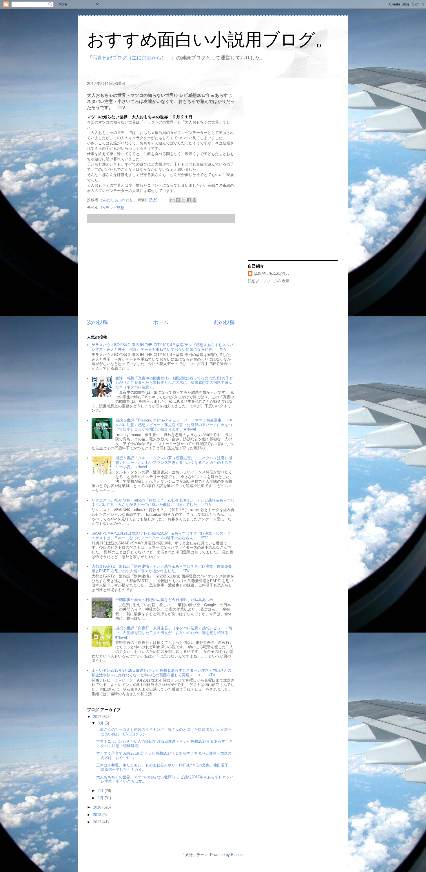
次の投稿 (97, 322)
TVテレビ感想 (112, 208)
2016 (97, 807)
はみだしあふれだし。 (272, 273)
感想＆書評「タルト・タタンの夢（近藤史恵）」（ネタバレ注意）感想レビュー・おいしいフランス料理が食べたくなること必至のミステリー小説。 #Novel (173, 462)
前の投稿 (224, 322)
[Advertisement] (161, 270)
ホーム (161, 322)
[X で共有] (183, 200)
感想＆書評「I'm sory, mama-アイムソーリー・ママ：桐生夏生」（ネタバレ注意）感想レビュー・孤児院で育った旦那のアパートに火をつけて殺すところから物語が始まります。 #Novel (174, 424)
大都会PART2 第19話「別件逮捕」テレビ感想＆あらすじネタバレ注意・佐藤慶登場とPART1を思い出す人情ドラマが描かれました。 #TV (162, 568)
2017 (97, 717)
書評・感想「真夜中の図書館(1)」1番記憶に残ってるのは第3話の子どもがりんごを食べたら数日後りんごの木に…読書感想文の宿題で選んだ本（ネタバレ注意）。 (174, 382)
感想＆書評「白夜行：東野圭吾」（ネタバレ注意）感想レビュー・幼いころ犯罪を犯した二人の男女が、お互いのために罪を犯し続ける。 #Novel (173, 632)
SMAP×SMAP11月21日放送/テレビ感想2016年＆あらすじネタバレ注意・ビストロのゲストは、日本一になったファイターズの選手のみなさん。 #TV (161, 535)
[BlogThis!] (178, 200)
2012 (97, 822)
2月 (101, 791)
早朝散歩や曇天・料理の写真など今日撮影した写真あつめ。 (166, 599)
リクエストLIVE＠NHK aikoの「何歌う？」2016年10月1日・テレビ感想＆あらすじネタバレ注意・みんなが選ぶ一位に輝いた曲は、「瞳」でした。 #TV (163, 502)
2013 (97, 815)
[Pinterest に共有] (194, 200)
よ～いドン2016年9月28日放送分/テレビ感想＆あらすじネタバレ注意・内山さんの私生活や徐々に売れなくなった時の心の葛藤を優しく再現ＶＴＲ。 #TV (161, 672)
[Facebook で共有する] (189, 200)
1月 (101, 798)
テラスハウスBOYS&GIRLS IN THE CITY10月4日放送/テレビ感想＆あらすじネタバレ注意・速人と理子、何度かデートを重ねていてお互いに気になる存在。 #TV (163, 347)
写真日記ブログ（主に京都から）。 (131, 58)
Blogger (237, 855)
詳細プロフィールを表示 (268, 281)
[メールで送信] (172, 200)
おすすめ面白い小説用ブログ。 (210, 39)
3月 (101, 723)
